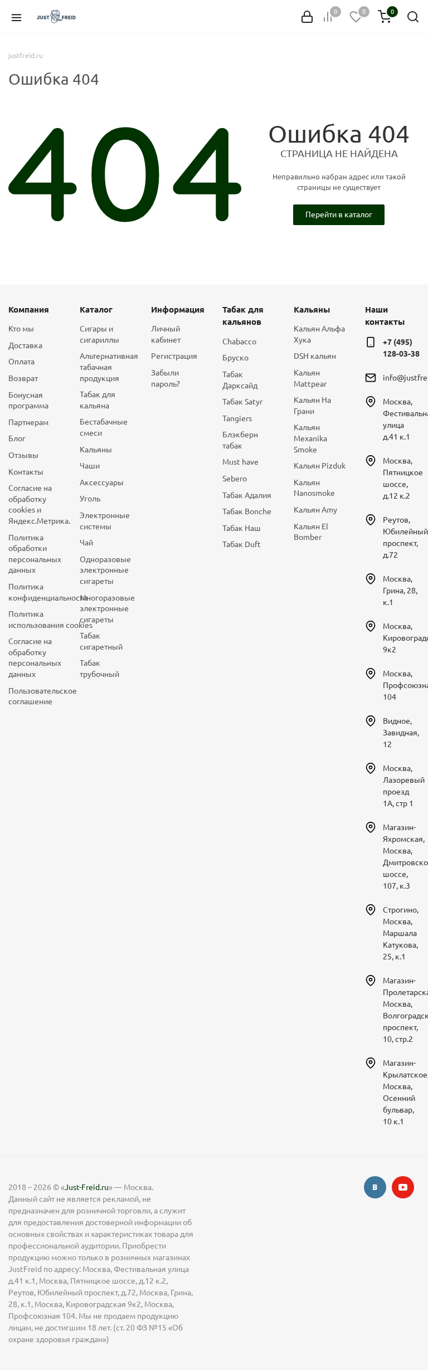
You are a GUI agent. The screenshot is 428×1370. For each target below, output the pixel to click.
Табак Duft (241, 544)
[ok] (375, 1187)
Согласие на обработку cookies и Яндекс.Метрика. (35, 504)
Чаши (90, 465)
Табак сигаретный (101, 641)
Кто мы (21, 328)
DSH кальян (315, 356)
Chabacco (239, 341)
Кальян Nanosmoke (314, 488)
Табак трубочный (99, 669)
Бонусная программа (28, 401)
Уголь (90, 498)
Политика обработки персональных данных (34, 554)
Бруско (235, 357)
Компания (28, 309)
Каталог (96, 309)
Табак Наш (241, 528)
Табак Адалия (246, 495)
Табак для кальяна (97, 400)
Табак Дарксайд (239, 380)
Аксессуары (102, 482)
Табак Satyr (242, 401)
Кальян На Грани (312, 406)
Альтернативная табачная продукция (107, 367)
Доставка (25, 345)
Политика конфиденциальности (35, 592)
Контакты (25, 471)
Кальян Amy (315, 509)
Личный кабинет (166, 334)
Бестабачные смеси (104, 427)
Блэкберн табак (240, 440)
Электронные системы (105, 521)
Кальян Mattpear (310, 378)
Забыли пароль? (165, 378)
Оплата (21, 361)
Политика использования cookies (35, 620)
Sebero (234, 478)
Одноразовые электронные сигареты (105, 570)
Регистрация (174, 356)
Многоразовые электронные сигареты (107, 608)
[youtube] (403, 1187)
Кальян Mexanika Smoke (310, 438)
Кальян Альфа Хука (319, 334)
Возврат (23, 378)
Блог (17, 438)
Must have (240, 461)
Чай (86, 542)
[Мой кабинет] (307, 16)
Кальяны (96, 449)
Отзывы (23, 455)
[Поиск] (413, 16)
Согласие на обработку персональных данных (34, 658)
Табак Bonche (246, 511)
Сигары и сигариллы (99, 334)
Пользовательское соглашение (35, 696)
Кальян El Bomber (311, 532)
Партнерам (28, 422)
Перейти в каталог (338, 214)
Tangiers (237, 418)
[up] (375, 1327)
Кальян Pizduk (320, 465)
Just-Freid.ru (87, 1187)
